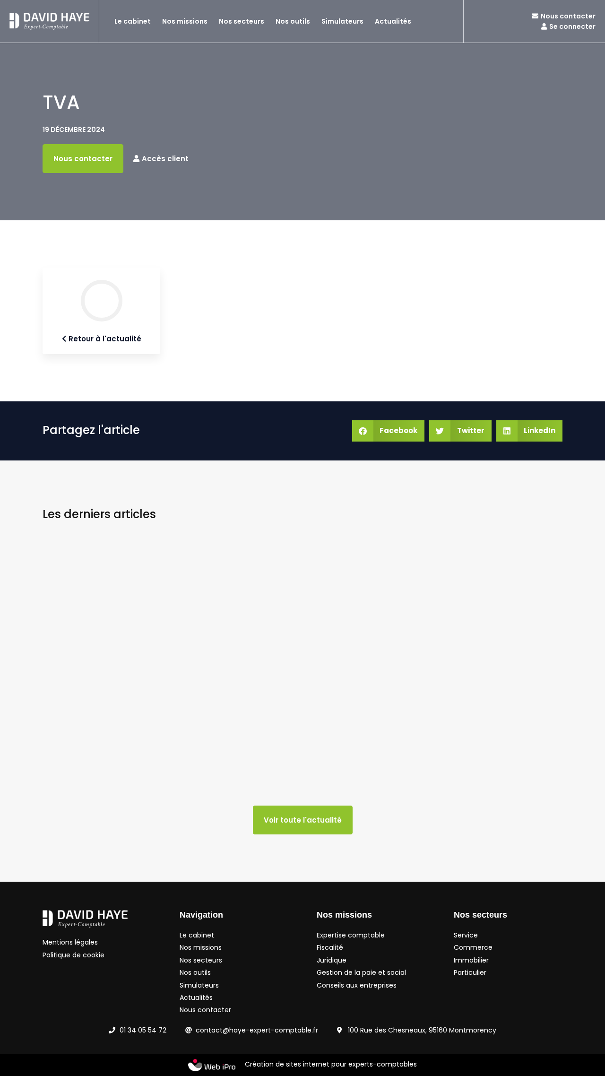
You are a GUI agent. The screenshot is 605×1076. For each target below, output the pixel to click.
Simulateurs (342, 21)
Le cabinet (132, 21)
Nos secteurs (241, 21)
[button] (388, 431)
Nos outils (293, 21)
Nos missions (184, 21)
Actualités (393, 21)
